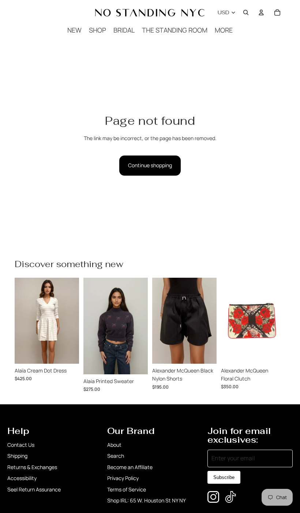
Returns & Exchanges (32, 467)
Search (115, 455)
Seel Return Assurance (34, 489)
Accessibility (22, 478)
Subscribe (224, 477)
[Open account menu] (261, 12)
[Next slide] (211, 320)
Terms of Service (126, 489)
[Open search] (246, 12)
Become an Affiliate (130, 467)
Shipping (17, 455)
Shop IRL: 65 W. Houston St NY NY (146, 500)
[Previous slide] (158, 320)
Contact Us (20, 444)
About (114, 444)
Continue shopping (150, 165)
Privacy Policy (123, 478)
